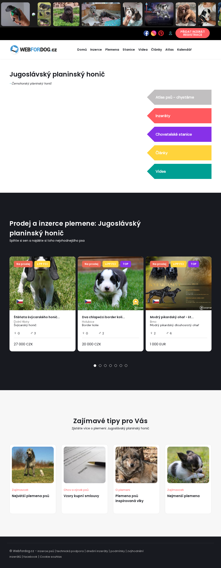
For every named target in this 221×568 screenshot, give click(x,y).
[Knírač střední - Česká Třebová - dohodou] (159, 14)
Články (162, 152)
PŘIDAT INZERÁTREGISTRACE (192, 33)
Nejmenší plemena (183, 496)
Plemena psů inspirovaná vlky (129, 498)
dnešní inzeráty (97, 551)
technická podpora (70, 551)
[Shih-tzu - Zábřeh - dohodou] (133, 14)
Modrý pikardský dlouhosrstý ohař (174, 325)
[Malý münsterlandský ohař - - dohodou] (33, 14)
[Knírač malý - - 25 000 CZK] (44, 14)
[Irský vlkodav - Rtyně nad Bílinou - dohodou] (101, 14)
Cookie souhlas (51, 557)
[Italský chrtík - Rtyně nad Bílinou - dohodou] (15, 14)
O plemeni (122, 490)
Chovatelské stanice (174, 134)
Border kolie (90, 325)
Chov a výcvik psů (76, 490)
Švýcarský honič (25, 325)
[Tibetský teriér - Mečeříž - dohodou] (207, 14)
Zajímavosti (20, 490)
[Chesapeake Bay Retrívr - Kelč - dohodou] (186, 14)
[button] (95, 365)
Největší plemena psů (30, 496)
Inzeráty (163, 115)
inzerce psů (46, 551)
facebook (30, 557)
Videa (161, 171)
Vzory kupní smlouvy (81, 496)
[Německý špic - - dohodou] (66, 14)
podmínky (117, 551)
